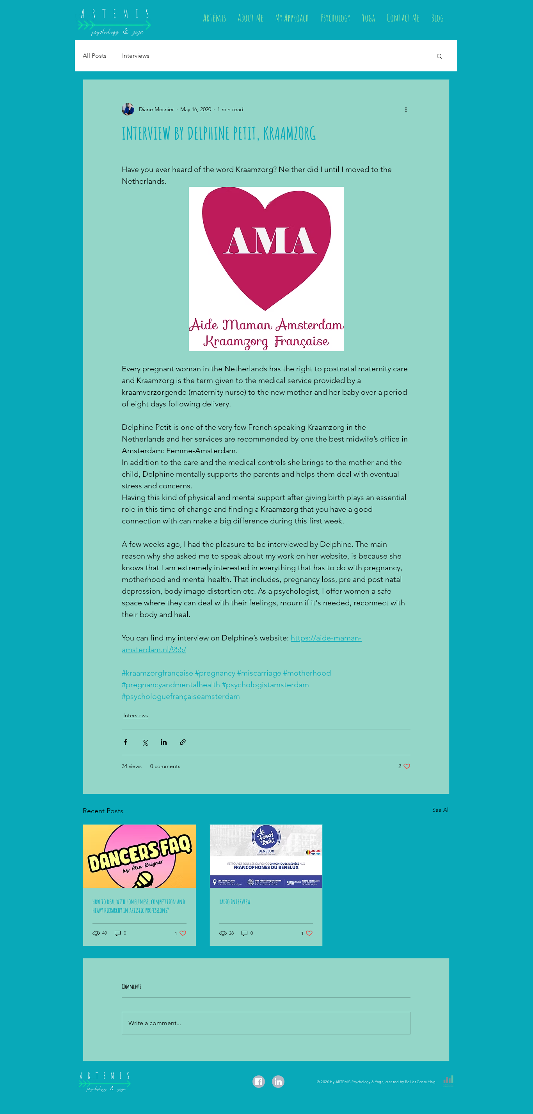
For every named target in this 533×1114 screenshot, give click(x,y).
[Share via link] (183, 742)
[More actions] (405, 109)
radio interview (235, 901)
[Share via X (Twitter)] (144, 742)
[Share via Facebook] (125, 742)
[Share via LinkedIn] (163, 742)
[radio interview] (266, 856)
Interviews (135, 55)
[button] (439, 56)
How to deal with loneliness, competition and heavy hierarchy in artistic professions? (138, 905)
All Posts (95, 55)
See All (440, 809)
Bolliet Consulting (420, 1081)
